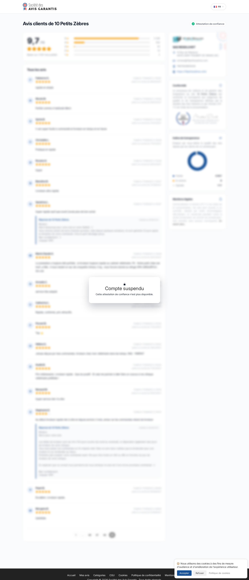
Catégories (99, 575)
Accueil (71, 575)
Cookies (123, 575)
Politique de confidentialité (146, 575)
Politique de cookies (219, 573)
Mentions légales (174, 575)
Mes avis (84, 575)
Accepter (184, 573)
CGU (112, 575)
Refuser (200, 573)
